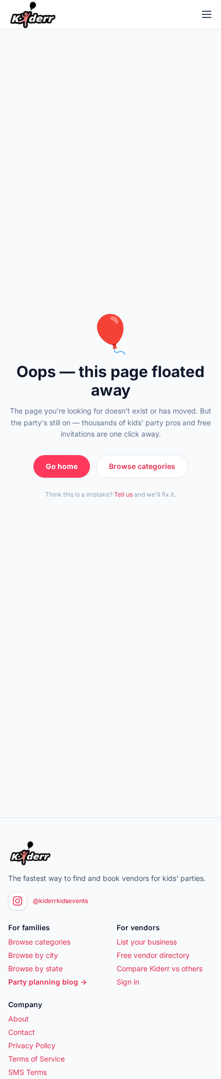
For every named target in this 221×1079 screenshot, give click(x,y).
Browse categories (142, 466)
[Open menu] (206, 14)
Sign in (128, 981)
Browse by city (33, 955)
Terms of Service (36, 1058)
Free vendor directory (153, 955)
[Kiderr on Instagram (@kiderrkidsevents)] (17, 901)
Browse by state (35, 968)
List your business (147, 941)
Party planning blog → (47, 981)
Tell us (123, 494)
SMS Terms (27, 1072)
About (18, 1018)
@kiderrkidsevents (60, 901)
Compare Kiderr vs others (159, 968)
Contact (21, 1032)
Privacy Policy (32, 1045)
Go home (62, 466)
